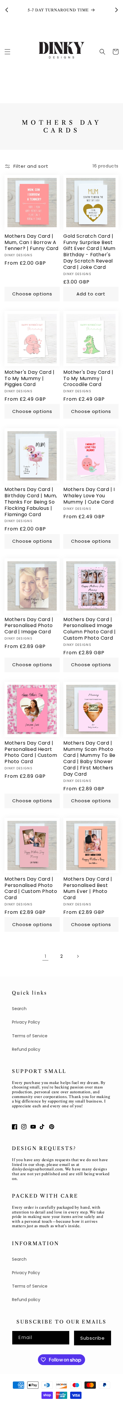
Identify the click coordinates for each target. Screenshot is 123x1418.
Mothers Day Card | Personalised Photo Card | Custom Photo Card (30, 888)
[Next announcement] (116, 9)
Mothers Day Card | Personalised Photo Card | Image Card (28, 626)
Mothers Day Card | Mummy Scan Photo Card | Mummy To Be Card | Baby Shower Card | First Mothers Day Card (89, 758)
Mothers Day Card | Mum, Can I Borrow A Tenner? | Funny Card (31, 242)
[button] (7, 51)
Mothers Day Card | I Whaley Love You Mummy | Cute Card (89, 496)
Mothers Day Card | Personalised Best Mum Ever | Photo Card (87, 888)
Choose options (32, 294)
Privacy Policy (26, 1022)
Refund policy (26, 1049)
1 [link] (45, 956)
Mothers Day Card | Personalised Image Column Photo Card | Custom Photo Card (89, 629)
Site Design (63, 1406)
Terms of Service (29, 1036)
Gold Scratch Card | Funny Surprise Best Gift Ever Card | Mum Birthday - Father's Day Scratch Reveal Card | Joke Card (89, 252)
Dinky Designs (34, 1406)
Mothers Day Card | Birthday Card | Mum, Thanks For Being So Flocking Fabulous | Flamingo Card (30, 502)
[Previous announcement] (6, 9)
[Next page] (77, 956)
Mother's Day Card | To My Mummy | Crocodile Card (88, 378)
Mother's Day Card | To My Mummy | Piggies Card (29, 378)
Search (19, 1009)
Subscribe (92, 1338)
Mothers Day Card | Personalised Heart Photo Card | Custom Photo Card (30, 752)
